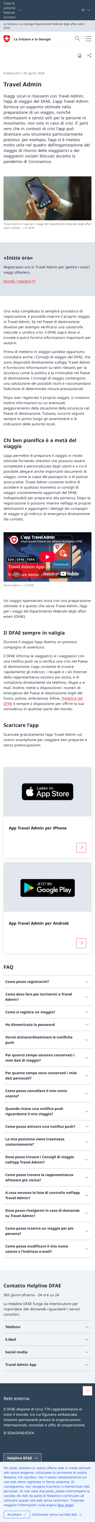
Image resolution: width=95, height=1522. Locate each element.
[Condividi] (89, 55)
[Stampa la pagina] (79, 55)
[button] (87, 1391)
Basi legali (65, 1505)
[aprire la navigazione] (88, 38)
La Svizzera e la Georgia (32, 39)
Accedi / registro (17, 281)
